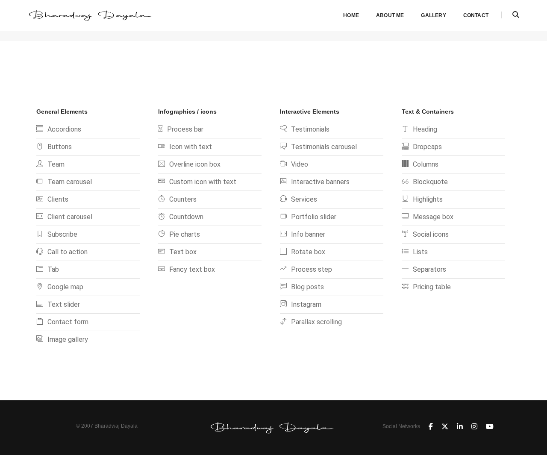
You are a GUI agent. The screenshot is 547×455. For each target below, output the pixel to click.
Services (304, 199)
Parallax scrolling (316, 322)
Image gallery (67, 339)
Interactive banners (320, 182)
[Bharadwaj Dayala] (92, 15)
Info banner (308, 234)
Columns (425, 164)
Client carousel (69, 217)
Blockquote (430, 182)
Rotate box (308, 252)
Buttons (59, 147)
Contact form (67, 322)
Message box (433, 217)
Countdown (186, 217)
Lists (420, 252)
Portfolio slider (313, 217)
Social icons (431, 234)
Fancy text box (192, 269)
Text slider (63, 304)
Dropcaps (427, 147)
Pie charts (184, 234)
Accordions (64, 129)
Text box (183, 252)
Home (351, 15)
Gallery (433, 15)
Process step (311, 269)
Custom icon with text (202, 182)
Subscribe (62, 234)
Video (299, 164)
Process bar (185, 129)
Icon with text (190, 147)
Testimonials (310, 129)
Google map (65, 287)
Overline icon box (195, 164)
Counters (183, 199)
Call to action (67, 252)
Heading (425, 129)
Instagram (306, 304)
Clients (57, 199)
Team (56, 164)
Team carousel (69, 182)
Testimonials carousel (324, 147)
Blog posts (307, 287)
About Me (390, 15)
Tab (53, 269)
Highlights (428, 199)
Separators (429, 269)
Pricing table (432, 287)
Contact (475, 15)
